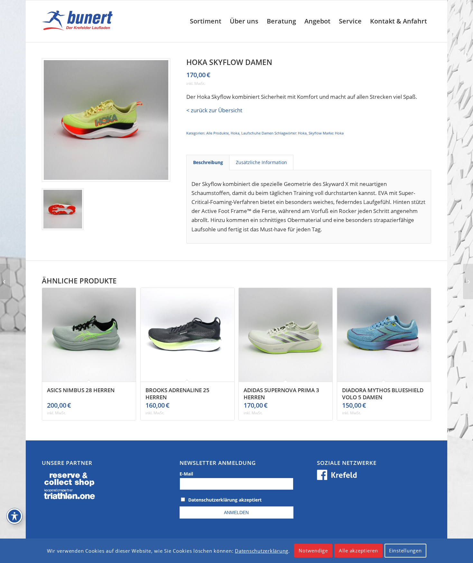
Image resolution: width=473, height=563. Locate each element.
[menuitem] (206, 21)
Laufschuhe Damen (257, 133)
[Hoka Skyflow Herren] (5, 281)
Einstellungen (405, 551)
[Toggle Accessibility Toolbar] (14, 516)
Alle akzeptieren (358, 551)
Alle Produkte (217, 133)
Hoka (235, 133)
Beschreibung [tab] (208, 162)
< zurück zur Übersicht (214, 110)
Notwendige (313, 551)
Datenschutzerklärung (261, 551)
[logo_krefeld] (79, 21)
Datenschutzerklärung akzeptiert (225, 500)
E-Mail (186, 474)
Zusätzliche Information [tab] (261, 162)
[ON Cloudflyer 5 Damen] (468, 281)
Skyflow (315, 133)
